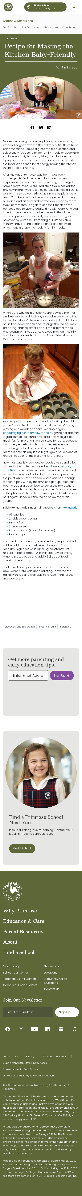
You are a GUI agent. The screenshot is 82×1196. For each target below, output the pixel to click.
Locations (50, 972)
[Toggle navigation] (74, 7)
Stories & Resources (18, 21)
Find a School (19, 952)
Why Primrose (20, 910)
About (10, 942)
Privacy (30, 1056)
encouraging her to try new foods (26, 433)
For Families (10, 27)
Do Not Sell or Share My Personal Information (28, 1075)
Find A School (22, 848)
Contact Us (51, 989)
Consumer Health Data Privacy (20, 1069)
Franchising (69, 27)
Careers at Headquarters (20, 985)
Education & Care (23, 921)
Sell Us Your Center (15, 972)
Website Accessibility (55, 1056)
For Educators (30, 27)
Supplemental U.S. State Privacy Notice (25, 1063)
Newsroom (51, 27)
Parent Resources (23, 931)
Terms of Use (10, 1056)
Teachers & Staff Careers (20, 979)
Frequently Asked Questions (55, 981)
